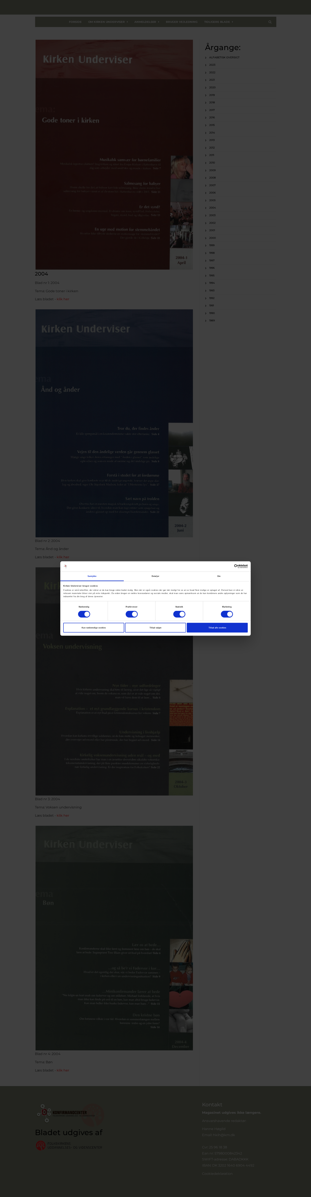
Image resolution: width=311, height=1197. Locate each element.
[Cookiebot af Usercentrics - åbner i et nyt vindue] (229, 566)
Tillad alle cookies (217, 628)
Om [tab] (218, 576)
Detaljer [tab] (155, 576)
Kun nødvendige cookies (94, 628)
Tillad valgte (155, 628)
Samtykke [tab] (92, 576)
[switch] (132, 614)
